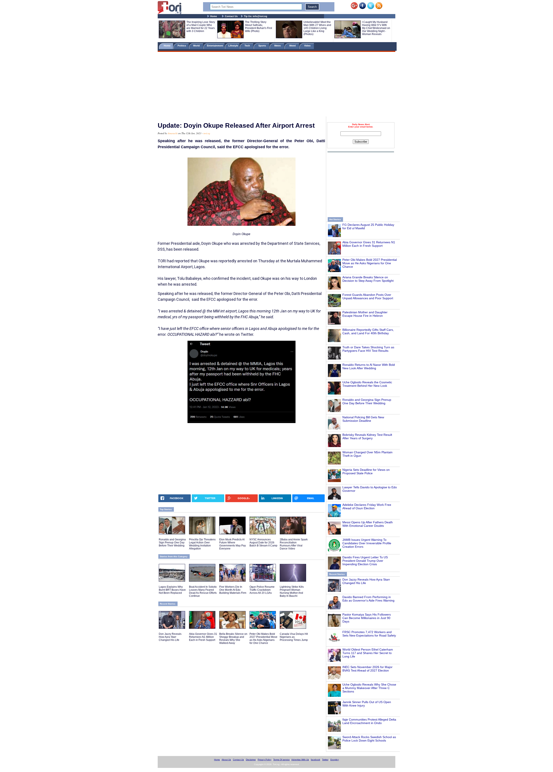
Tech (247, 45)
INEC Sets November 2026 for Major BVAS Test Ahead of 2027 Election (367, 668)
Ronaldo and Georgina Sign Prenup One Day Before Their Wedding (366, 401)
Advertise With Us (300, 759)
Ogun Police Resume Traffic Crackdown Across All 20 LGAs (262, 589)
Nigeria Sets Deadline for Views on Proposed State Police (366, 471)
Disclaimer (251, 759)
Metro (278, 45)
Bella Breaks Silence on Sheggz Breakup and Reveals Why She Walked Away (233, 638)
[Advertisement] (276, 85)
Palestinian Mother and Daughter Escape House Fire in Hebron (365, 313)
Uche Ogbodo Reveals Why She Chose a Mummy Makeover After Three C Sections (369, 688)
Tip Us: (255, 16)
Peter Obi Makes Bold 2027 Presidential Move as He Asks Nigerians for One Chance (369, 263)
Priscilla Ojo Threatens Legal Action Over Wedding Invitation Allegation (202, 544)
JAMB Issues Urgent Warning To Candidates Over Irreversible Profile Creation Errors (366, 543)
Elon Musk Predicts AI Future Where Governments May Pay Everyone (232, 544)
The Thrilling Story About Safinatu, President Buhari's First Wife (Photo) (258, 27)
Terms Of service (281, 759)
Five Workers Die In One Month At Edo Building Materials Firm (232, 589)
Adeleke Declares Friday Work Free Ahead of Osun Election (366, 506)
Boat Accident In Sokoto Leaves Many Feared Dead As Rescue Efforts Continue (203, 591)
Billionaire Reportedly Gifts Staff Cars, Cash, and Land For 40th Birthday (368, 331)
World (197, 45)
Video (308, 45)
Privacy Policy (264, 759)
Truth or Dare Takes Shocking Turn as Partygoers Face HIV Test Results (368, 348)
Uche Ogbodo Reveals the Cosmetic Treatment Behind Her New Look (367, 383)
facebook (315, 759)
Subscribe (360, 141)
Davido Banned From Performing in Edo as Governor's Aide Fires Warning (368, 598)
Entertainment (215, 45)
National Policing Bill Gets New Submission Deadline (363, 418)
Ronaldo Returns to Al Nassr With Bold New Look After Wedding (368, 366)
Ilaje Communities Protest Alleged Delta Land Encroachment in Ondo (369, 721)
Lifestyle (233, 45)
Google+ (334, 759)
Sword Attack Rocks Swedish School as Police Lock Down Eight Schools (369, 738)
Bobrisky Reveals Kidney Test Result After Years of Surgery (367, 436)
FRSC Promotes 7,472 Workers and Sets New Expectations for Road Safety (369, 633)
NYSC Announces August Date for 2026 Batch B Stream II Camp (263, 542)
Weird (293, 45)
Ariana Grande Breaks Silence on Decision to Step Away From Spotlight (368, 278)
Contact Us (231, 16)
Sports (262, 45)
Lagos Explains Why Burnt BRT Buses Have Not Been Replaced (172, 589)
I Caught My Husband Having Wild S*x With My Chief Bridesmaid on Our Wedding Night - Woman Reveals (376, 28)
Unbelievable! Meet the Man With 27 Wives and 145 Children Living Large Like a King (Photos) (317, 28)
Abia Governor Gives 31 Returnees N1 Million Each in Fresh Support (368, 243)
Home (213, 16)
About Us (226, 759)
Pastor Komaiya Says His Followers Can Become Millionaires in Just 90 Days (366, 618)
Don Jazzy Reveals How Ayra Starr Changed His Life (170, 636)
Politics (182, 45)
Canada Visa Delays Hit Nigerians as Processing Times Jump (294, 636)
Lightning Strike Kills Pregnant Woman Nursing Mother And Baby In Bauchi (292, 591)
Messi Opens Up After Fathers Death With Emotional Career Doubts (367, 524)
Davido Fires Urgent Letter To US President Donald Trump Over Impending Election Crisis (365, 561)
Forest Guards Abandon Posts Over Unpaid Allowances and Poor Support (367, 296)
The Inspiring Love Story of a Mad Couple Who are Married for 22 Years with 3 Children (200, 27)
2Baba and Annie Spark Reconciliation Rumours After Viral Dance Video (294, 544)
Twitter (325, 759)
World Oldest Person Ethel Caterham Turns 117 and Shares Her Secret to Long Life (367, 653)
